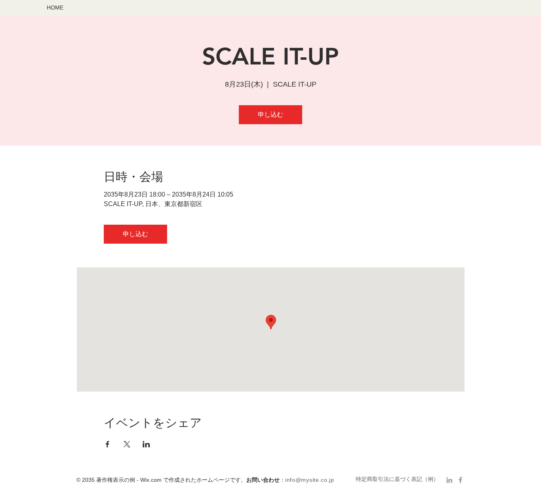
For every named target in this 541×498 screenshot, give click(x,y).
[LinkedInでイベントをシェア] (146, 444)
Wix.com (151, 480)
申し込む (270, 114)
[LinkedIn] (449, 480)
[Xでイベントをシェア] (127, 444)
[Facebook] (460, 480)
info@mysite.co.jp (309, 480)
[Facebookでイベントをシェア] (107, 444)
